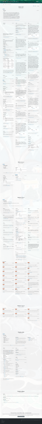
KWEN (4, 56)
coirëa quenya (5, 49)
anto (4, 362)
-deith (9, 225)
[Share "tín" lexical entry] (37, 280)
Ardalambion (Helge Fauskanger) (6, 136)
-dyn (10, 232)
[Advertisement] (8, 29)
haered (5, 218)
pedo (20, 247)
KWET (4, 400)
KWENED (5, 54)
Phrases (12, 1)
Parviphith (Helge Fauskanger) (30, 272)
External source (10, 72)
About (10, 1)
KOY (16, 32)
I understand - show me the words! (21, 416)
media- (5, 376)
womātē (4, 358)
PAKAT (17, 235)
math (4, 373)
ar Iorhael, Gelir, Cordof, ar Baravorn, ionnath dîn (20, 255)
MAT (9, 351)
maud (4, 374)
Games (14, 1)
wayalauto (17, 370)
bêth (4, 398)
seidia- (16, 350)
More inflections (21, 98)
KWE (6, 55)
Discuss (17, 1)
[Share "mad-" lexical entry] (37, 318)
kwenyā (4, 52)
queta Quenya (5, 50)
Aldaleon (35, 133)
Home (8, 1)
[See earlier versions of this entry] (37, 10)
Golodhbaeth (17, 231)
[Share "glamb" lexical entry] (12, 280)
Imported (28, 86)
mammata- (5, 368)
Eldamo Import (8, 123)
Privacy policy (3, 422)
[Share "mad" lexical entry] (37, 268)
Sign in (2, 420)
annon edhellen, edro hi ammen (18, 211)
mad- (4, 364)
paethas (17, 232)
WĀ (16, 373)
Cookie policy (3, 421)
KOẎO (17, 29)
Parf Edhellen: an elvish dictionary (4, 1)
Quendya (17, 178)
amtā (4, 361)
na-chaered (7, 218)
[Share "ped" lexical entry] (37, 274)
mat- (4, 363)
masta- (5, 371)
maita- (4, 367)
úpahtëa (29, 142)
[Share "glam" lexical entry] (12, 267)
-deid (9, 232)
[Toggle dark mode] (18, 1)
